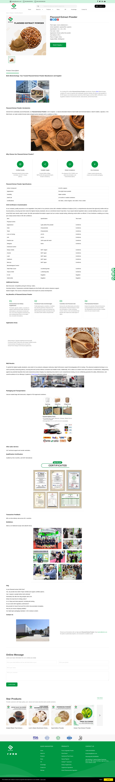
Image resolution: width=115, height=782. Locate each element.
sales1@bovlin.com (102, 632)
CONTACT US (90, 746)
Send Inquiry (57, 45)
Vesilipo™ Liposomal (66, 761)
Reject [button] (101, 779)
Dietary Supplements (66, 764)
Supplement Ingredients (67, 767)
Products (49, 9)
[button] (100, 715)
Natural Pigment (65, 759)
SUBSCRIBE (11, 684)
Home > (8, 12)
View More (100, 698)
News (58, 9)
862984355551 (29, 1)
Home (29, 9)
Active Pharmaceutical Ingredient (69, 770)
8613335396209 (41, 1)
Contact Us (84, 9)
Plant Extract (35, 374)
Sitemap (42, 770)
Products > (12, 12)
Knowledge (74, 9)
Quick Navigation (46, 746)
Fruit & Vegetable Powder (67, 750)
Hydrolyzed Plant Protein (67, 756)
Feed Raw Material (19, 12)
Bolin (97, 91)
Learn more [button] (43, 779)
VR (65, 9)
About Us (38, 9)
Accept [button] (108, 779)
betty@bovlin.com (16, 1)
